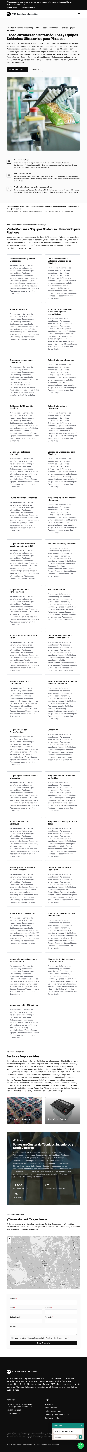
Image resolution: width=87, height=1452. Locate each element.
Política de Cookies (52, 1408)
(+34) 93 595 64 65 (14, 1410)
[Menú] (79, 14)
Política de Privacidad (34, 1338)
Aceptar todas (12, 7)
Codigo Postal (15, 1317)
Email (12, 1308)
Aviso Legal (49, 1404)
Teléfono (48, 1308)
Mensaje (13, 1326)
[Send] (80, 1437)
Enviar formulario (43, 1343)
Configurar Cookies (52, 1418)
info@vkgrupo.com (14, 1413)
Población (49, 1317)
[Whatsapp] (80, 1445)
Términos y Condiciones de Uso (56, 1338)
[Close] (81, 1425)
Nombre (13, 1298)
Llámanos (35, 69)
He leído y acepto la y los (40, 1338)
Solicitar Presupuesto (16, 69)
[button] (43, 1262)
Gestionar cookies (28, 7)
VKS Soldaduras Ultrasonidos (25, 14)
